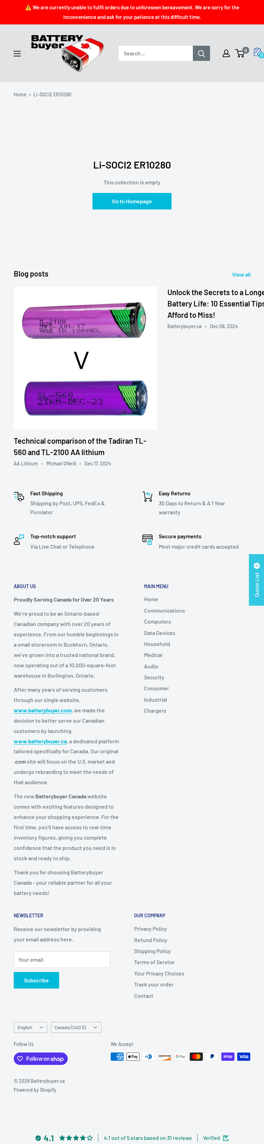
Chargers (155, 710)
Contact (143, 995)
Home (20, 94)
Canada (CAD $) (70, 1027)
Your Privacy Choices (159, 973)
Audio (151, 666)
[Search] (201, 53)
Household (157, 643)
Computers (157, 621)
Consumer (156, 688)
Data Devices (159, 632)
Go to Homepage (132, 201)
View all (242, 274)
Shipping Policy (152, 951)
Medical (153, 654)
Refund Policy (150, 940)
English (25, 1027)
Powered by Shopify (35, 1090)
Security (154, 677)
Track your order (154, 984)
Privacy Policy (150, 928)
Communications (164, 610)
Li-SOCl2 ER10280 (52, 94)
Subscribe (36, 980)
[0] (240, 53)
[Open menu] (17, 53)
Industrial (155, 699)
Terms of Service (154, 962)
